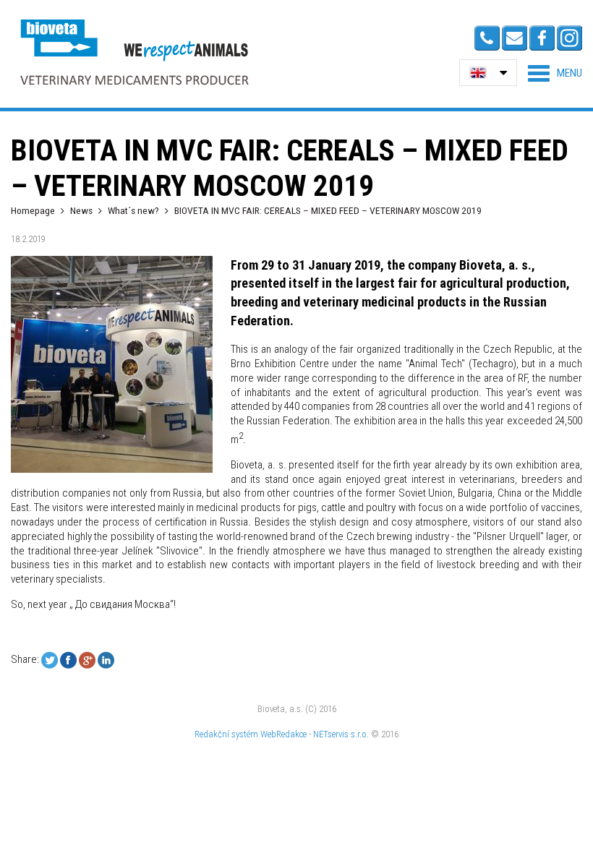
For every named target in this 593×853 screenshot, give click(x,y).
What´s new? (133, 210)
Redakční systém (226, 734)
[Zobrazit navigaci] (555, 73)
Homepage (33, 210)
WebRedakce (283, 734)
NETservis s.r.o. (341, 734)
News (81, 210)
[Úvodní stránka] (134, 51)
